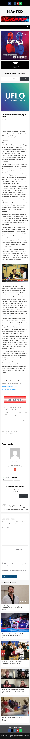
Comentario (5, 527)
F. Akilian (4, 692)
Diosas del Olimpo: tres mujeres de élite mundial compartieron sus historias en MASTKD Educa (13, 690)
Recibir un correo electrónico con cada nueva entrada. (14, 571)
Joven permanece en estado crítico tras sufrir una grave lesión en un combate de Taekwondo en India (13, 718)
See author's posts (15, 465)
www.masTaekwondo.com (9, 386)
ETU (10, 1)
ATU (13, 1)
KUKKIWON (24, 1)
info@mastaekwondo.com (9, 389)
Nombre (4, 547)
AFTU (19, 1)
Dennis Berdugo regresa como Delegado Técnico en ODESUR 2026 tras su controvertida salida (14, 606)
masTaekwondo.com (8, 316)
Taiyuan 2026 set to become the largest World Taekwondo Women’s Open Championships (12, 634)
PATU (6, 1)
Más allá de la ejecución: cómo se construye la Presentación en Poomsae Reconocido (12, 662)
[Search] (27, 27)
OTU (16, 1)
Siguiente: (15, 508)
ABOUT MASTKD (18, 727)
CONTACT (10, 727)
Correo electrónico (19, 548)
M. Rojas (5, 119)
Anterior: (13, 505)
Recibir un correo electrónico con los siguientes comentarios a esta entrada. (14, 564)
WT (4, 1)
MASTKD (4, 609)
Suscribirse (23, 496)
